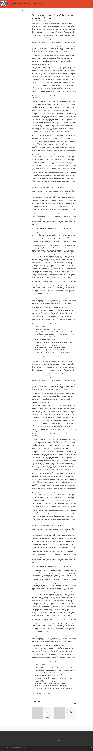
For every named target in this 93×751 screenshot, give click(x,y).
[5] (58, 236)
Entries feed (59, 738)
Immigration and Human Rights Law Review (11, 747)
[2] (39, 105)
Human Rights (21, 10)
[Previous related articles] (72, 704)
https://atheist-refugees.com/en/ (65, 352)
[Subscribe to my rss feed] (91, 748)
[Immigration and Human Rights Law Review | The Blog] (3, 3)
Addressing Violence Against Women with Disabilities (70, 712)
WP (4, 749)
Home (18, 10)
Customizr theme (13, 749)
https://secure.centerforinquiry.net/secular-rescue (45, 350)
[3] (71, 142)
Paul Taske (35, 20)
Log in (58, 737)
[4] (40, 219)
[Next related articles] (75, 704)
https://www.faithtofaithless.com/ (42, 352)
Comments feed (60, 740)
